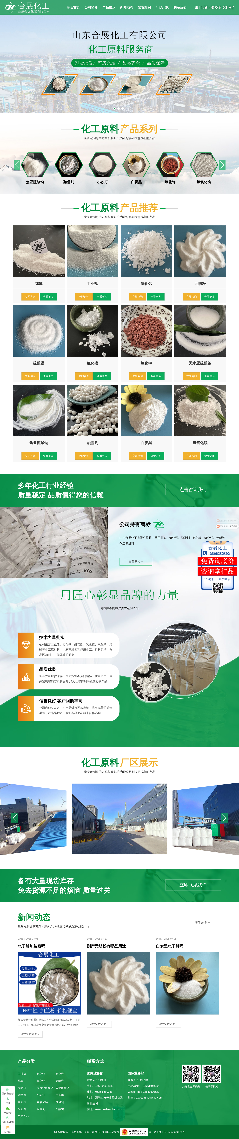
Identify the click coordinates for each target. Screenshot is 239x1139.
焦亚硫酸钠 (62, 1088)
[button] (222, 165)
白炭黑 (60, 1095)
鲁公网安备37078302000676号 (167, 1132)
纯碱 (20, 1080)
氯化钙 (41, 1073)
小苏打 (41, 1095)
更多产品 (23, 1116)
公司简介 (91, 7)
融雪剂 (22, 1095)
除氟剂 (41, 1109)
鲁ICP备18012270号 (107, 1132)
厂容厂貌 (162, 7)
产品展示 (108, 7)
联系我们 (179, 7)
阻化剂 (22, 1109)
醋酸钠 (60, 1109)
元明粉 (22, 1088)
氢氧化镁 (42, 1102)
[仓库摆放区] (119, 819)
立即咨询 (30, 296)
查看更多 (48, 296)
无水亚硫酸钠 (45, 1088)
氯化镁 (60, 1073)
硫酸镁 (60, 1080)
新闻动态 (126, 7)
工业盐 (22, 1073)
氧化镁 (41, 1080)
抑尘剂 (60, 1102)
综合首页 (73, 7)
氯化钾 (22, 1102)
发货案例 (144, 7)
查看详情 (203, 922)
